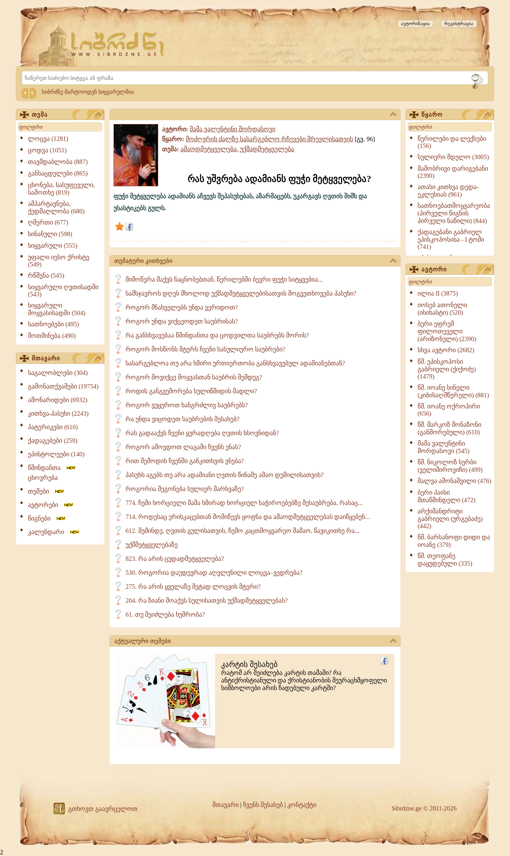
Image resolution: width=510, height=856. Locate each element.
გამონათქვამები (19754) (63, 386)
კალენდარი (48, 532)
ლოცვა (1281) (48, 138)
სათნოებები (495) (53, 324)
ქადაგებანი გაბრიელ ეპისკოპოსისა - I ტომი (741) (451, 239)
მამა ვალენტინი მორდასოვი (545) (443, 447)
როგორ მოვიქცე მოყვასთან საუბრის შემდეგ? (194, 377)
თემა (40, 114)
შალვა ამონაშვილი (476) (454, 480)
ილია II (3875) (438, 293)
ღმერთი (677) (48, 222)
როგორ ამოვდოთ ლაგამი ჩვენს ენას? (183, 447)
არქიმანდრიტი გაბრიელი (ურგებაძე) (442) (450, 518)
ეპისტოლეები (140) (56, 454)
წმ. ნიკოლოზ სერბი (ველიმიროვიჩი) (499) (450, 466)
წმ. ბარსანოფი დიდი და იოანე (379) (454, 541)
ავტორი (434, 269)
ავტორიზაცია (415, 23)
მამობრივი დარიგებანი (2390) (453, 172)
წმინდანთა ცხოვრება (46, 472)
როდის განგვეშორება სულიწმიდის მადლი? (191, 391)
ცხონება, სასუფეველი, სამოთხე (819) (61, 188)
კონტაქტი (301, 804)
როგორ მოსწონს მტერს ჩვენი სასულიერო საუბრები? (205, 349)
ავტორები (45, 504)
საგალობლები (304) (58, 372)
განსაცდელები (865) (58, 173)
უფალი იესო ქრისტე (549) (58, 261)
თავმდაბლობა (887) (58, 161)
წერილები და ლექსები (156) (452, 142)
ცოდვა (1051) (47, 150)
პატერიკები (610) (53, 427)
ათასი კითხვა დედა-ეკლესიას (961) (448, 190)
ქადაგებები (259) (52, 440)
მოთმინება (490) (52, 335)
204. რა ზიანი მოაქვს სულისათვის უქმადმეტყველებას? (207, 600)
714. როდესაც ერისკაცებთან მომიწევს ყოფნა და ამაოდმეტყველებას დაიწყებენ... (248, 516)
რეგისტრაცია (458, 23)
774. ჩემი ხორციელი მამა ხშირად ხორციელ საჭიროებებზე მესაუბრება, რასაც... (244, 502)
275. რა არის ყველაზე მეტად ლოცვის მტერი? (193, 586)
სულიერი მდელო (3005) (453, 157)
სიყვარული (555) (52, 245)
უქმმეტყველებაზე (152, 544)
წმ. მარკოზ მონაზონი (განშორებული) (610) (449, 428)
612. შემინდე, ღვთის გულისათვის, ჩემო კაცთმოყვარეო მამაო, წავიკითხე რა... (242, 530)
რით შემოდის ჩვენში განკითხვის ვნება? (185, 461)
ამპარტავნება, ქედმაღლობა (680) (56, 207)
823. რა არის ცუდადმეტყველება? (175, 558)
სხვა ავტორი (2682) (446, 350)
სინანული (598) (50, 234)
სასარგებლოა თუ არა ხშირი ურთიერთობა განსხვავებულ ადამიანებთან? (235, 363)
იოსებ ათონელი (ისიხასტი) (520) (442, 309)
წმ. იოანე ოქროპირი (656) (449, 410)
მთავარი (46, 358)
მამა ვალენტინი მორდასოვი (232, 129)
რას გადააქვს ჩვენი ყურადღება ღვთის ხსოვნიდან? (202, 433)
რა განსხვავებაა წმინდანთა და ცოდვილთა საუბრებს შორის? (217, 335)
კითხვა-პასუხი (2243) (58, 413)
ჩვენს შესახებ (263, 804)
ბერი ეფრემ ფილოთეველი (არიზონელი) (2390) (447, 331)
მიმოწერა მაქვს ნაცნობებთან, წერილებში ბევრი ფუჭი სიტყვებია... (224, 279)
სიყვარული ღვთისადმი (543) (63, 291)
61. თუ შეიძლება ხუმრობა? (165, 614)
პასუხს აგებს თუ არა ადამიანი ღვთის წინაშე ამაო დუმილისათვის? (225, 474)
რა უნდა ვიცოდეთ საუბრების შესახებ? (182, 419)
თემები (41, 491)
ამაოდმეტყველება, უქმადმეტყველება (237, 149)
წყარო (432, 114)
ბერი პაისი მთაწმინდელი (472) (446, 496)
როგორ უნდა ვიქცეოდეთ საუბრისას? (182, 321)
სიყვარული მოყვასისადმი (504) (56, 309)
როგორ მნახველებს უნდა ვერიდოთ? (182, 307)
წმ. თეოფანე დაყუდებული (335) (445, 559)
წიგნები (41, 518)
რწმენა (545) (46, 275)
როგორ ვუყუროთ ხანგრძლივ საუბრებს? (187, 405)
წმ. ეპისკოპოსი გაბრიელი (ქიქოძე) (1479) (447, 369)
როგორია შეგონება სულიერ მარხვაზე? (185, 488)
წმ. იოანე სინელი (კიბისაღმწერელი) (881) (453, 391)
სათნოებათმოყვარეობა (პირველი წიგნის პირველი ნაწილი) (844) (454, 213)
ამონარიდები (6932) (57, 399)
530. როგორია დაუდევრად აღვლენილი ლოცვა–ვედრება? (214, 572)
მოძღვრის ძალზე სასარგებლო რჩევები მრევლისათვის (269, 139)
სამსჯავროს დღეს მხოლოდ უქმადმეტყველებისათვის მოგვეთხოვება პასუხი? (241, 293)
